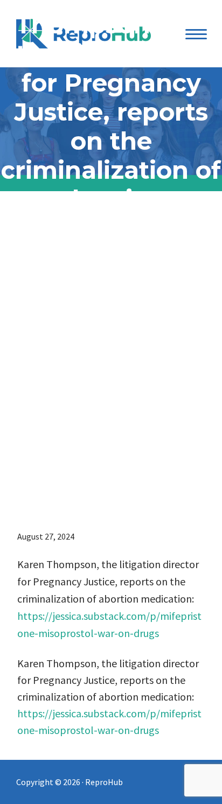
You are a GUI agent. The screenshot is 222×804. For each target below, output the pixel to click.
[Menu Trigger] (196, 33)
